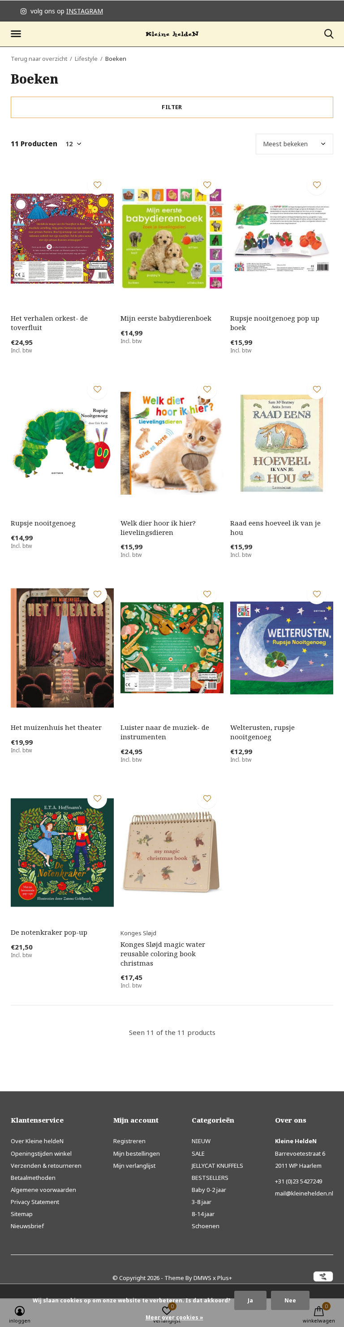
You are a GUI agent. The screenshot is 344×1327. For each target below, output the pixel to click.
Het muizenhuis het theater (56, 727)
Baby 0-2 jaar (209, 1190)
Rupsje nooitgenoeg (43, 522)
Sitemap (22, 1214)
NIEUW (201, 1141)
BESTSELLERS (210, 1178)
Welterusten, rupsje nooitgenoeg (262, 732)
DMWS (202, 1278)
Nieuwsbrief (27, 1226)
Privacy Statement (35, 1202)
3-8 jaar (201, 1202)
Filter (172, 107)
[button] (17, 34)
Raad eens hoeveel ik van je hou (275, 527)
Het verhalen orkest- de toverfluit (49, 323)
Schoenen (205, 1226)
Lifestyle (86, 59)
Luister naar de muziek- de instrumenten (164, 732)
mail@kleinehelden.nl (304, 1193)
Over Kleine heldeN (37, 1141)
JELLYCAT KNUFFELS (217, 1166)
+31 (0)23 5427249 (298, 1181)
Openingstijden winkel (41, 1153)
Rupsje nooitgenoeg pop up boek (274, 323)
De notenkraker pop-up (49, 932)
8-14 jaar (203, 1214)
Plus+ (224, 1278)
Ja (250, 1300)
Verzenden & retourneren (46, 1166)
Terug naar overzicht (39, 59)
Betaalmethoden (33, 1178)
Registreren (129, 1141)
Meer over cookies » (174, 1317)
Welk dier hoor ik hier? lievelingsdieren (158, 527)
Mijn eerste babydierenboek (165, 318)
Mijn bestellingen (136, 1153)
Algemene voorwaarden (43, 1190)
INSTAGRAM (84, 11)
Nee (290, 1300)
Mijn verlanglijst (134, 1166)
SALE (198, 1153)
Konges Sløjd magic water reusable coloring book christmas (162, 953)
